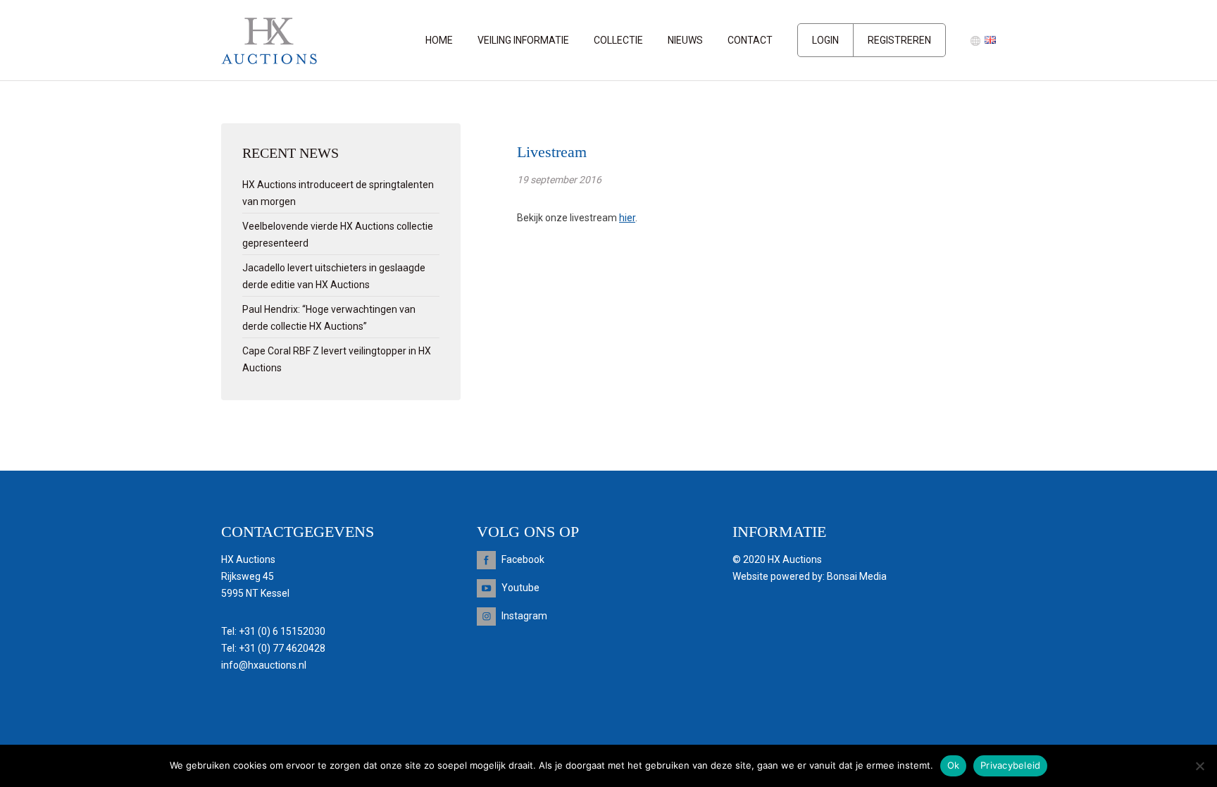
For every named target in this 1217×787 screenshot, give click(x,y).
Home (439, 40)
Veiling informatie (523, 40)
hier (627, 217)
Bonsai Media (857, 576)
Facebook (522, 559)
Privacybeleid (1010, 765)
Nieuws (685, 40)
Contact (750, 40)
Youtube (520, 587)
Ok (953, 765)
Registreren (899, 40)
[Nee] (1199, 766)
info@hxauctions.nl (263, 665)
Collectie (618, 40)
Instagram (524, 615)
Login (825, 40)
